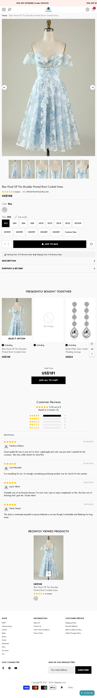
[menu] (4, 9)
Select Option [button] (16, 338)
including (8, 345)
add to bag (51, 244)
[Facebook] (3, 668)
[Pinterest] (9, 668)
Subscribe (83, 670)
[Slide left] (4, 87)
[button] (9, 9)
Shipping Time (42, 254)
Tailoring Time (12, 254)
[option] (48, 87)
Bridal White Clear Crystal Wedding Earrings (77, 350)
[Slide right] (92, 87)
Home (4, 15)
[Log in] (87, 9)
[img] (10, 441)
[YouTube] (16, 668)
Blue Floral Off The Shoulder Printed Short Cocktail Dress (32, 187)
